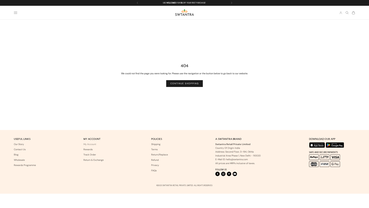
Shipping (155, 144)
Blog (16, 154)
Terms (154, 149)
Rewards (88, 149)
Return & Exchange (93, 159)
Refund (155, 159)
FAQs (154, 170)
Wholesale (19, 159)
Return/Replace (159, 154)
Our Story (19, 144)
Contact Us (20, 149)
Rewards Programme (25, 165)
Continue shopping (184, 83)
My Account (89, 144)
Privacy (155, 165)
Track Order (89, 154)
